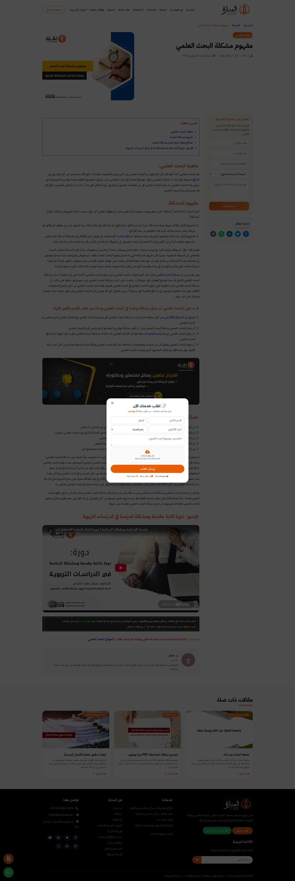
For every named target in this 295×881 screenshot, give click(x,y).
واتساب (131, 411)
